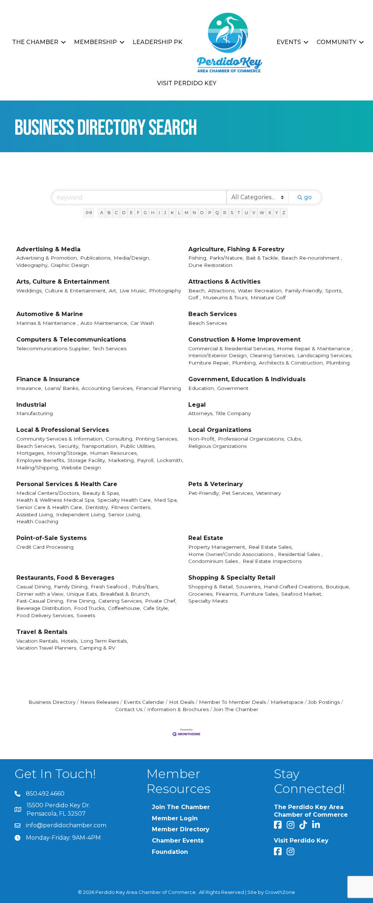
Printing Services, (157, 439)
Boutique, (338, 586)
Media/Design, (132, 258)
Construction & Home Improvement (244, 339)
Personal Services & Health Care (66, 484)
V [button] (253, 212)
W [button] (262, 212)
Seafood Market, (301, 594)
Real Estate (205, 538)
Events (288, 42)
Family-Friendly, (304, 290)
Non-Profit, (202, 439)
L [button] (179, 212)
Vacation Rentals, (37, 641)
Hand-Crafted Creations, (293, 586)
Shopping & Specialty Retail (231, 577)
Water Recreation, (260, 290)
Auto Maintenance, (104, 323)
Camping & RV (97, 648)
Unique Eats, (82, 594)
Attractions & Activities (224, 281)
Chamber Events (178, 840)
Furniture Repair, (209, 363)
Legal (197, 404)
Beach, (197, 290)
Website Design (81, 467)
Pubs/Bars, (145, 586)
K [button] (172, 212)
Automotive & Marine (49, 314)
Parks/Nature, (226, 258)
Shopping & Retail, (211, 586)
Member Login (175, 818)
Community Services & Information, (59, 439)
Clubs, (294, 439)
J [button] (165, 212)
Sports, (333, 290)
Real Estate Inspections (272, 561)
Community (336, 42)
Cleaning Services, (272, 355)
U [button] (246, 212)
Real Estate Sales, (270, 547)
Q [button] (217, 212)
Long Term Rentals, (104, 641)
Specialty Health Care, (124, 500)
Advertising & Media (48, 249)
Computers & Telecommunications (71, 339)
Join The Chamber (235, 709)
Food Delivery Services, (45, 615)
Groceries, (200, 594)
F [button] (138, 212)
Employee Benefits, (40, 460)
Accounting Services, (108, 388)
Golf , (194, 297)
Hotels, (69, 641)
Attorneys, (200, 413)
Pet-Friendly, (204, 493)
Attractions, (222, 290)
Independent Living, (81, 514)
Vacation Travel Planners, (46, 648)
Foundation (170, 851)
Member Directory (180, 829)
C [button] (116, 212)
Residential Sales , (300, 554)
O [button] (202, 212)
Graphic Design (70, 265)
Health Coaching (37, 521)
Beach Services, (36, 446)
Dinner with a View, (40, 594)
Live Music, (133, 290)
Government (232, 388)
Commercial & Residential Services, (231, 348)
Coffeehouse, (124, 608)
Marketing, (121, 460)
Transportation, (100, 446)
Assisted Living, (35, 514)
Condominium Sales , (214, 561)
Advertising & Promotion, (47, 258)
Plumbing (338, 363)
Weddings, (29, 290)
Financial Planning (158, 388)
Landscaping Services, (324, 355)
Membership (95, 42)
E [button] (131, 212)
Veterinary (268, 493)
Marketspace (287, 702)
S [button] (232, 212)
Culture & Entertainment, (76, 290)
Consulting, (119, 439)
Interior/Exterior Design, (218, 355)
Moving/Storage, (67, 453)
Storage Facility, (86, 460)
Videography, (32, 265)
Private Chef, (160, 601)
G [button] (145, 212)
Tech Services (109, 348)
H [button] (152, 212)
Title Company (233, 413)
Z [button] (283, 212)
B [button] (109, 212)
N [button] (194, 212)
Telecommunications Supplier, (53, 348)
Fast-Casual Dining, (40, 601)
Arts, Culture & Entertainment (62, 281)
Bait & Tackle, (262, 258)
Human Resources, (114, 453)
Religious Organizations (217, 446)
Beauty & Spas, (101, 493)
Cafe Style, (156, 608)
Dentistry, (97, 507)
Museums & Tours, (225, 297)
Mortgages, (30, 453)
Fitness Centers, (131, 507)
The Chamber (35, 42)
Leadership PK (157, 42)
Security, (68, 446)
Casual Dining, (34, 586)
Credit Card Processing (45, 547)
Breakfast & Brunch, (125, 594)
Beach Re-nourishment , (311, 258)
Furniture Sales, (259, 594)
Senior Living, (124, 514)
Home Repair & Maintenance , (315, 348)
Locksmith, (170, 460)
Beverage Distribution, (44, 608)
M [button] (186, 212)
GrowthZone (280, 892)
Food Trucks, (90, 608)
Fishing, (197, 258)
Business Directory (51, 702)
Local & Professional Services (62, 429)
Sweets (85, 615)
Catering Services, (120, 601)
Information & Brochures (178, 709)
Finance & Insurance (48, 379)
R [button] (224, 212)
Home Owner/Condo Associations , (232, 554)
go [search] (308, 197)
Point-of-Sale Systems (51, 538)
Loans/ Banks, (61, 388)
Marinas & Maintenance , (47, 323)
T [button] (238, 212)
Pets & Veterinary (215, 484)
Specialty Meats (208, 601)
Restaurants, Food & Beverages (65, 577)
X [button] (269, 212)
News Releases (99, 702)
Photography (165, 290)
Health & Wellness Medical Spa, (55, 500)
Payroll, (145, 460)
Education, (201, 388)
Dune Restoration (210, 265)
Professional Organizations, (251, 439)
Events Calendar (143, 702)
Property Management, (217, 547)
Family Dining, (71, 586)
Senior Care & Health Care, (49, 507)
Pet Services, (238, 493)
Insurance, (29, 388)
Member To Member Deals (232, 702)
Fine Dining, (81, 601)
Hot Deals (181, 702)
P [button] (209, 212)
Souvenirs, (249, 586)
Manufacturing (34, 413)
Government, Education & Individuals (247, 379)
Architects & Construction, (291, 363)
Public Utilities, (138, 446)
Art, (113, 290)
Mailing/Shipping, (37, 467)
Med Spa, (166, 500)
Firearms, (227, 594)
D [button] (123, 212)
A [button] (101, 212)
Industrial (31, 404)
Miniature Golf (268, 297)
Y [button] (276, 212)
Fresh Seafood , (110, 586)
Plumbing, (244, 363)
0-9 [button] (89, 212)
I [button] (159, 212)
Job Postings (324, 702)
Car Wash (142, 323)
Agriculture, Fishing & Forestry (236, 249)
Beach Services (212, 314)
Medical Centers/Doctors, (48, 493)
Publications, (95, 258)
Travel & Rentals (41, 631)
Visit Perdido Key (186, 83)
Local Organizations (219, 429)
